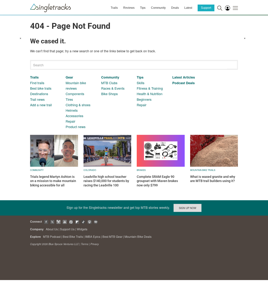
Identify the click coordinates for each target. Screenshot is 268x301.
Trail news (37, 99)
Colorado (89, 169)
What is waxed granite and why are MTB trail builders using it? (212, 179)
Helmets (72, 110)
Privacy (94, 244)
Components (75, 93)
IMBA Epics (92, 236)
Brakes (141, 169)
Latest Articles (183, 77)
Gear (69, 77)
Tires (69, 99)
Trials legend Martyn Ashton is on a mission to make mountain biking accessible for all (53, 181)
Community (158, 7)
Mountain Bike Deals (138, 236)
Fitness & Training (150, 88)
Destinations (39, 93)
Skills (140, 82)
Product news (76, 126)
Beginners (144, 99)
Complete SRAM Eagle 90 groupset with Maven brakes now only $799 (157, 181)
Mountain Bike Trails (202, 169)
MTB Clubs (109, 82)
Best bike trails (40, 88)
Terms (84, 244)
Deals (175, 7)
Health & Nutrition (149, 93)
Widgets (82, 229)
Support (206, 7)
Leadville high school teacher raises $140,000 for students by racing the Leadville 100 (106, 181)
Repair (70, 121)
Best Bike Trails (73, 236)
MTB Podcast (52, 236)
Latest (188, 7)
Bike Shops (109, 93)
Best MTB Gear (112, 236)
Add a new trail (41, 104)
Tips (142, 7)
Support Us (67, 229)
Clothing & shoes (78, 104)
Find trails (37, 82)
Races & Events (113, 88)
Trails (114, 7)
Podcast (178, 83)
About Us (52, 229)
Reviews (129, 7)
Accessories (74, 115)
